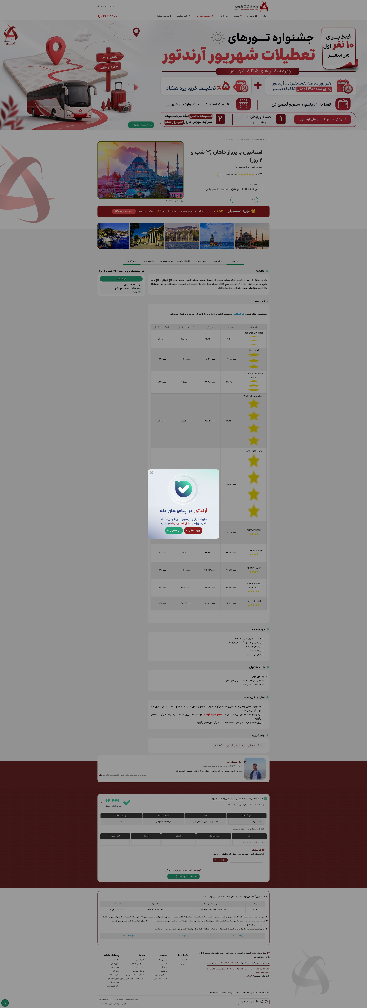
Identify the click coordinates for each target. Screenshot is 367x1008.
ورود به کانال (194, 530)
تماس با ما (172, 530)
